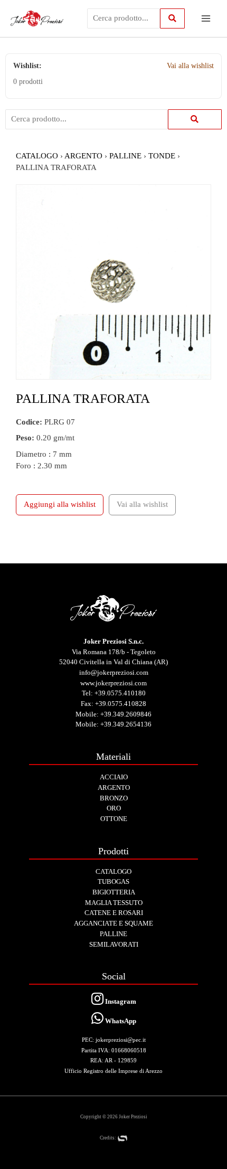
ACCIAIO (114, 777)
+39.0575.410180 (120, 693)
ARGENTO (83, 156)
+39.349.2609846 (126, 714)
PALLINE (125, 156)
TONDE (161, 156)
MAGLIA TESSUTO (114, 903)
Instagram (119, 1001)
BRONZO (114, 798)
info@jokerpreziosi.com (113, 672)
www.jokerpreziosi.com (113, 683)
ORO (114, 808)
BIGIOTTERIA (113, 892)
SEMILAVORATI (113, 944)
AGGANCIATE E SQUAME (113, 923)
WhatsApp (119, 1021)
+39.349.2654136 (126, 724)
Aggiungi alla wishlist (60, 504)
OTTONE (113, 819)
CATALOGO (37, 156)
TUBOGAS (113, 881)
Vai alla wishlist (190, 66)
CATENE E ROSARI (113, 913)
